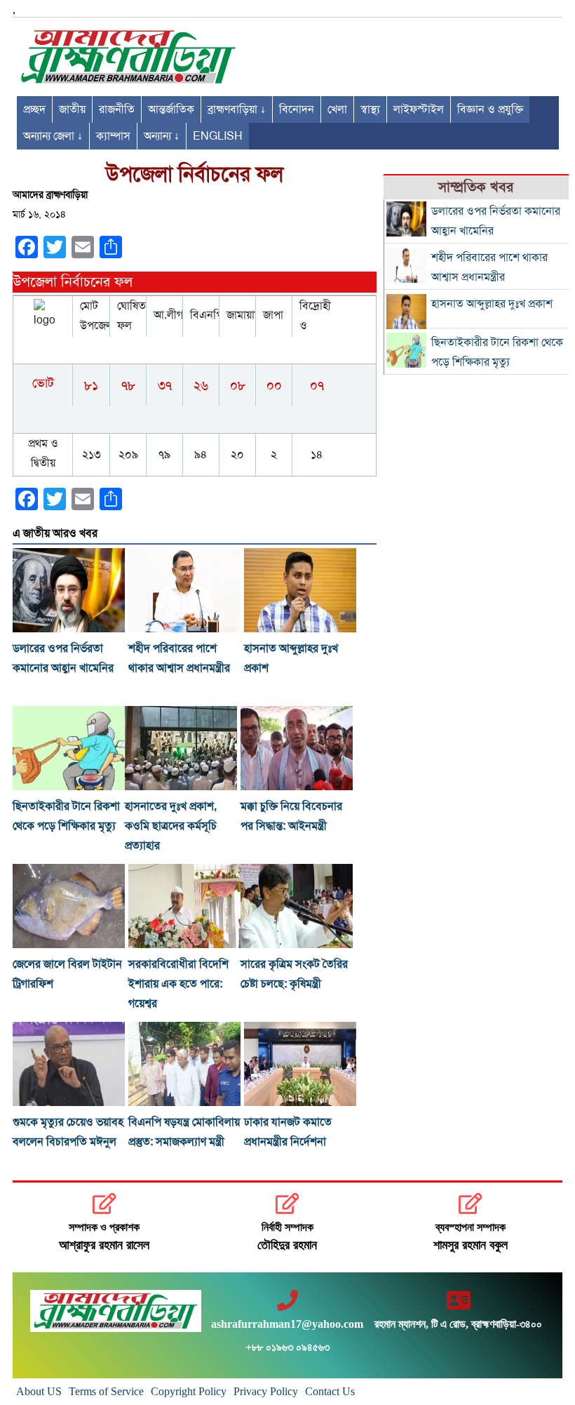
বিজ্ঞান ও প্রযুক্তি (490, 109)
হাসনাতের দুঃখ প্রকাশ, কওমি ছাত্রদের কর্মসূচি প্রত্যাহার (171, 826)
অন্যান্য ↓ (162, 136)
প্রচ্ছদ (34, 109)
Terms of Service (106, 1391)
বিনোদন (296, 109)
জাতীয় (72, 109)
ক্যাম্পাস (113, 136)
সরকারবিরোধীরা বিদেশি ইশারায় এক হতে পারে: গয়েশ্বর (178, 984)
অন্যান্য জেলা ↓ (53, 136)
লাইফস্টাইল (418, 109)
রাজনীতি (117, 109)
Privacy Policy (266, 1391)
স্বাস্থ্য (370, 109)
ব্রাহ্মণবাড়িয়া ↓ (237, 109)
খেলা (337, 109)
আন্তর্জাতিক (171, 109)
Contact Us (330, 1391)
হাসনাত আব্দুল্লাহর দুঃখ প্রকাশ (492, 304)
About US (39, 1391)
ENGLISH (218, 136)
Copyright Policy (188, 1391)
